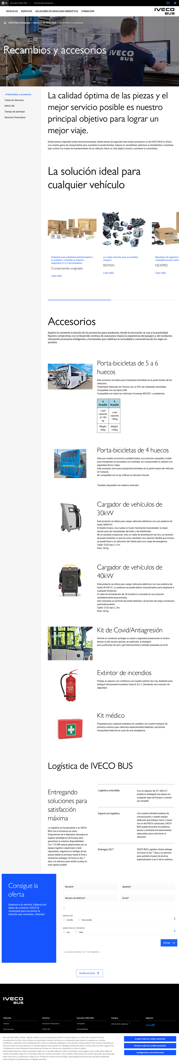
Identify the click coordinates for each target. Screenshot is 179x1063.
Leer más (56, 275)
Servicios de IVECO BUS (44, 22)
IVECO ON (9, 106)
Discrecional (8, 1029)
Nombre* (69, 886)
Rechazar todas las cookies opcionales (150, 1046)
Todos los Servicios (14, 100)
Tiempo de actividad (14, 111)
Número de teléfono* (75, 898)
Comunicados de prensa (43, 3)
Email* (125, 898)
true (68, 932)
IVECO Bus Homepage (19, 22)
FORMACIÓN (87, 11)
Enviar (166, 942)
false (81, 932)
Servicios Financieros (14, 117)
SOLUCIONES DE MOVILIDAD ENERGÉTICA (56, 11)
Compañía (81, 1024)
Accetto (70, 920)
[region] (89, 1048)
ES (6, 3)
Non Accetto (87, 920)
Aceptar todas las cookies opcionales (150, 1039)
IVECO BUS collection (119, 1024)
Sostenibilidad (82, 1029)
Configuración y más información (150, 1053)
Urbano (6, 1024)
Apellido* (126, 886)
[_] (168, 3)
